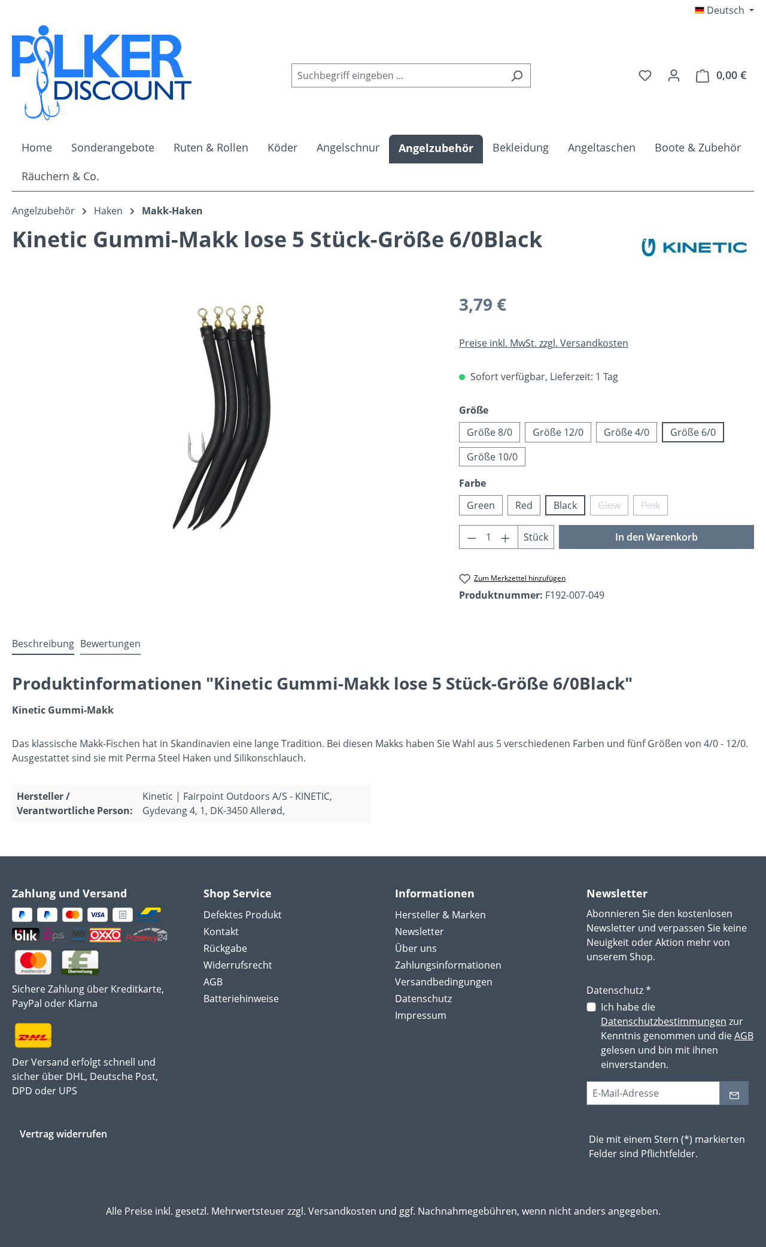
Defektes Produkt (242, 914)
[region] (223, 420)
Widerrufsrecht (237, 965)
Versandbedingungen (444, 981)
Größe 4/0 (626, 432)
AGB (213, 981)
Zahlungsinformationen (448, 965)
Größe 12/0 (558, 432)
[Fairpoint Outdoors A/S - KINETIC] (694, 247)
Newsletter (419, 931)
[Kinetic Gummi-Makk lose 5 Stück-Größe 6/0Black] (223, 420)
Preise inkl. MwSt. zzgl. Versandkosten (543, 343)
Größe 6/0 (693, 432)
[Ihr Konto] (673, 75)
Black (565, 505)
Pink (654, 507)
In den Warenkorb (656, 537)
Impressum (420, 1015)
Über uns (416, 948)
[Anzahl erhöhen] (505, 537)
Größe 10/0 (492, 456)
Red (524, 505)
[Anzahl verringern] (471, 537)
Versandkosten (342, 1211)
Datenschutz (423, 998)
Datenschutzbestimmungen (664, 1021)
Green (481, 505)
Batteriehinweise (241, 998)
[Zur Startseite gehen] (102, 72)
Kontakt (221, 931)
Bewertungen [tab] (110, 643)
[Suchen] (517, 75)
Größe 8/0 (489, 432)
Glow (613, 507)
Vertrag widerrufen (63, 1133)
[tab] (43, 644)
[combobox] (397, 75)
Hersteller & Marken (440, 914)
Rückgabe (225, 948)
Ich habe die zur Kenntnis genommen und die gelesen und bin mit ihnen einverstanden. (677, 1035)
